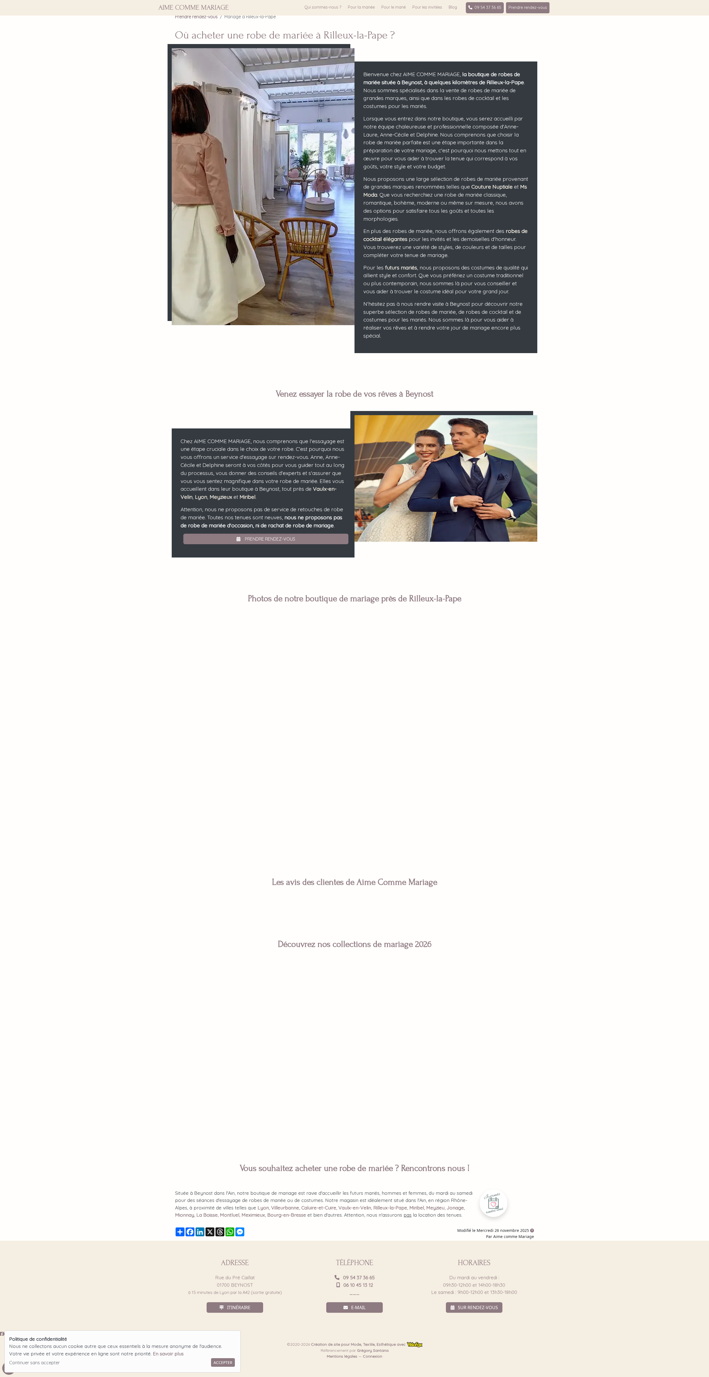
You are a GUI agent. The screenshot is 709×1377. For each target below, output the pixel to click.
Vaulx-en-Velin (354, 1207)
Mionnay (184, 1215)
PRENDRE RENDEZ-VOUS (269, 539)
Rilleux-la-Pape (390, 1207)
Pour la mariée (361, 7)
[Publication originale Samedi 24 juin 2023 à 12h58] (532, 1230)
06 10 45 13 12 (357, 1285)
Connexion (372, 1356)
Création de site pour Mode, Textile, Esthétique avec (359, 1344)
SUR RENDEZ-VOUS (477, 1307)
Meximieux (253, 1215)
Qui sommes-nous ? (322, 7)
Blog (453, 7)
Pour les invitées (427, 7)
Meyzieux (221, 497)
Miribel (248, 497)
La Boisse (207, 1215)
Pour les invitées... (476, 1057)
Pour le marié (393, 7)
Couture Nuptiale (492, 186)
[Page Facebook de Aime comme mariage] (2, 1334)
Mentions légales (342, 1356)
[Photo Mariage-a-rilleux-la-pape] (178, 702)
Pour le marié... (232, 1057)
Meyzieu (435, 1207)
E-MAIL (358, 1307)
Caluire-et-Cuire (318, 1207)
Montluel (229, 1215)
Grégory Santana (373, 1350)
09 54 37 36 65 (487, 7)
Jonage (455, 1207)
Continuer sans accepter (34, 1362)
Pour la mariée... (354, 1057)
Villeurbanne (285, 1207)
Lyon (201, 497)
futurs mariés (401, 267)
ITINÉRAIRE (238, 1307)
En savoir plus (168, 1353)
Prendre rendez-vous (527, 7)
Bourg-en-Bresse (286, 1215)
